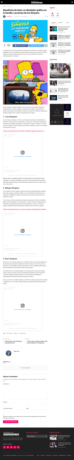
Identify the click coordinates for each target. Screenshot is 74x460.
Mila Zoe (9, 16)
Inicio (38, 455)
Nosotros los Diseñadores (11, 455)
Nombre (5, 402)
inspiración (55, 455)
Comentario (6, 384)
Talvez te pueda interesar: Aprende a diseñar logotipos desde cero (23, 131)
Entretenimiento (62, 455)
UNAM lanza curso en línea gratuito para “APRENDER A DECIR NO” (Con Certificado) (64, 44)
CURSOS (42, 455)
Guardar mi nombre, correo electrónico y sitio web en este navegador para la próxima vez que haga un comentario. (24, 417)
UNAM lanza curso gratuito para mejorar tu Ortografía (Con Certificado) (64, 51)
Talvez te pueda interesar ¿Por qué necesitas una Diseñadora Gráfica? (24, 209)
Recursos (69, 455)
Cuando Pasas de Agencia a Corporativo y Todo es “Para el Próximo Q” (64, 82)
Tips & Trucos (49, 455)
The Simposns (22, 333)
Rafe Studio (31, 455)
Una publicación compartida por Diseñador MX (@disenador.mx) (22, 175)
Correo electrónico (8, 408)
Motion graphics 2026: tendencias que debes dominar (63, 97)
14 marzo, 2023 (17, 16)
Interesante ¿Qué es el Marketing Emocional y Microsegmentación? (63, 90)
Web (27, 408)
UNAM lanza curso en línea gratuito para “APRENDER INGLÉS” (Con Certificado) (64, 37)
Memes (15, 333)
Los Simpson (9, 6)
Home (4, 6)
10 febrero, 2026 (55, 76)
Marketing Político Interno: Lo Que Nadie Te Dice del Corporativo (64, 437)
